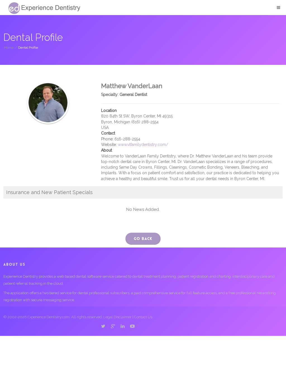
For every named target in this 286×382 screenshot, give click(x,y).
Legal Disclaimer (117, 317)
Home (8, 47)
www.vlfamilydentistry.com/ (143, 144)
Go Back (143, 238)
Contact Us (143, 317)
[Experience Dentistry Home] (44, 8)
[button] (278, 7)
